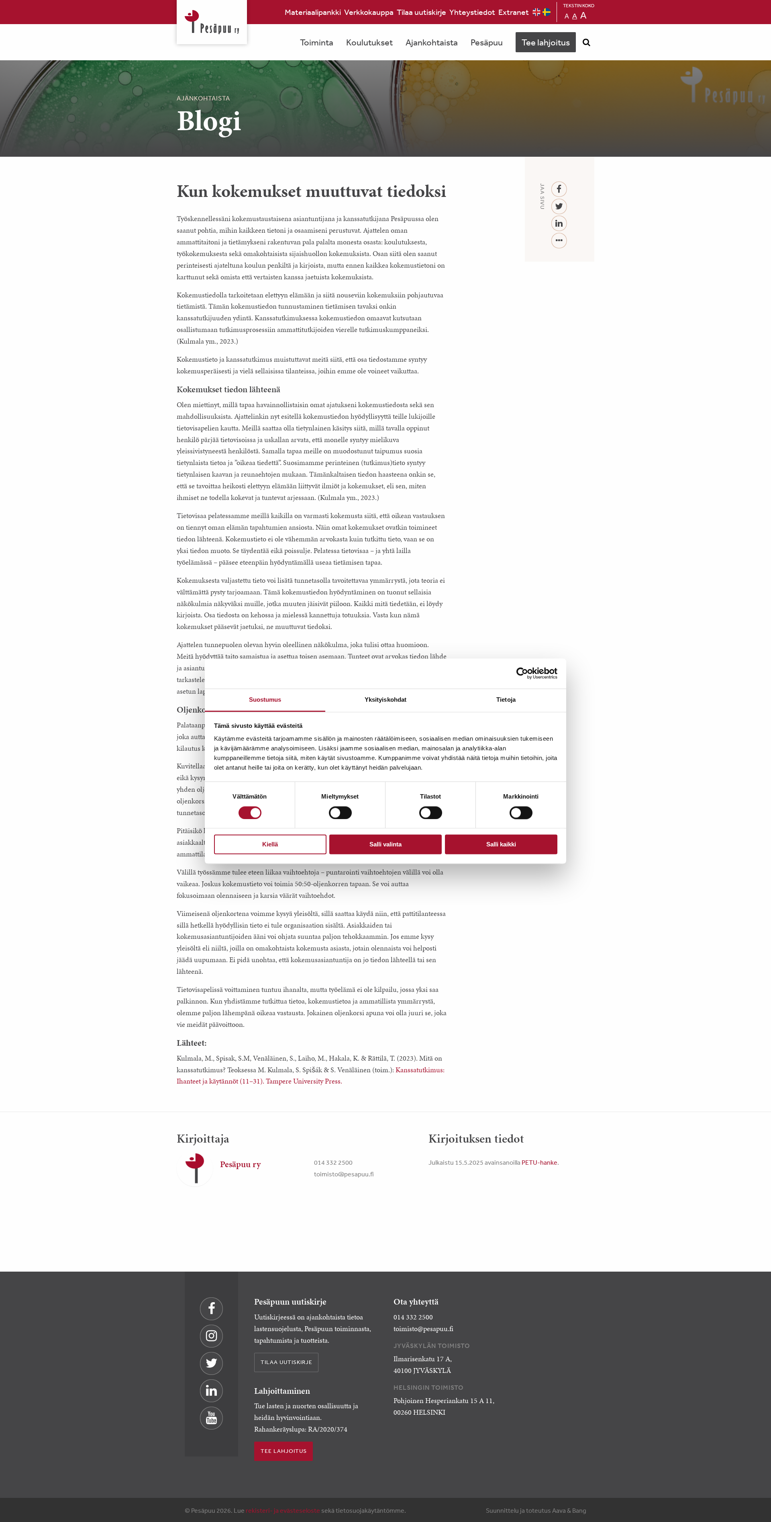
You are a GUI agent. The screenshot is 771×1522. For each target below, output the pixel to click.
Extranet (513, 11)
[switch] (340, 812)
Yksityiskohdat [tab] (385, 699)
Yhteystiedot (472, 11)
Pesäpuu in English (536, 12)
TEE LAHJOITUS (284, 1450)
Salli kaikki (501, 844)
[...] (559, 241)
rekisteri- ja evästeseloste (283, 1510)
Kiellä (270, 844)
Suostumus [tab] (265, 699)
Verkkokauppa (369, 11)
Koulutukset (369, 42)
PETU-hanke (539, 1162)
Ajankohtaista (432, 42)
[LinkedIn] (559, 223)
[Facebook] (559, 189)
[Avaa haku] (586, 42)
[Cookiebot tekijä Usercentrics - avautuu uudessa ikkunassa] (522, 673)
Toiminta (316, 42)
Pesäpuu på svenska (547, 12)
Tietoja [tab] (506, 699)
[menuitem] (313, 12)
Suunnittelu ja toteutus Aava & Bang (536, 1510)
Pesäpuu (212, 22)
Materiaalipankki (313, 11)
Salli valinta (385, 844)
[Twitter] (559, 206)
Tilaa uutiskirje (421, 11)
